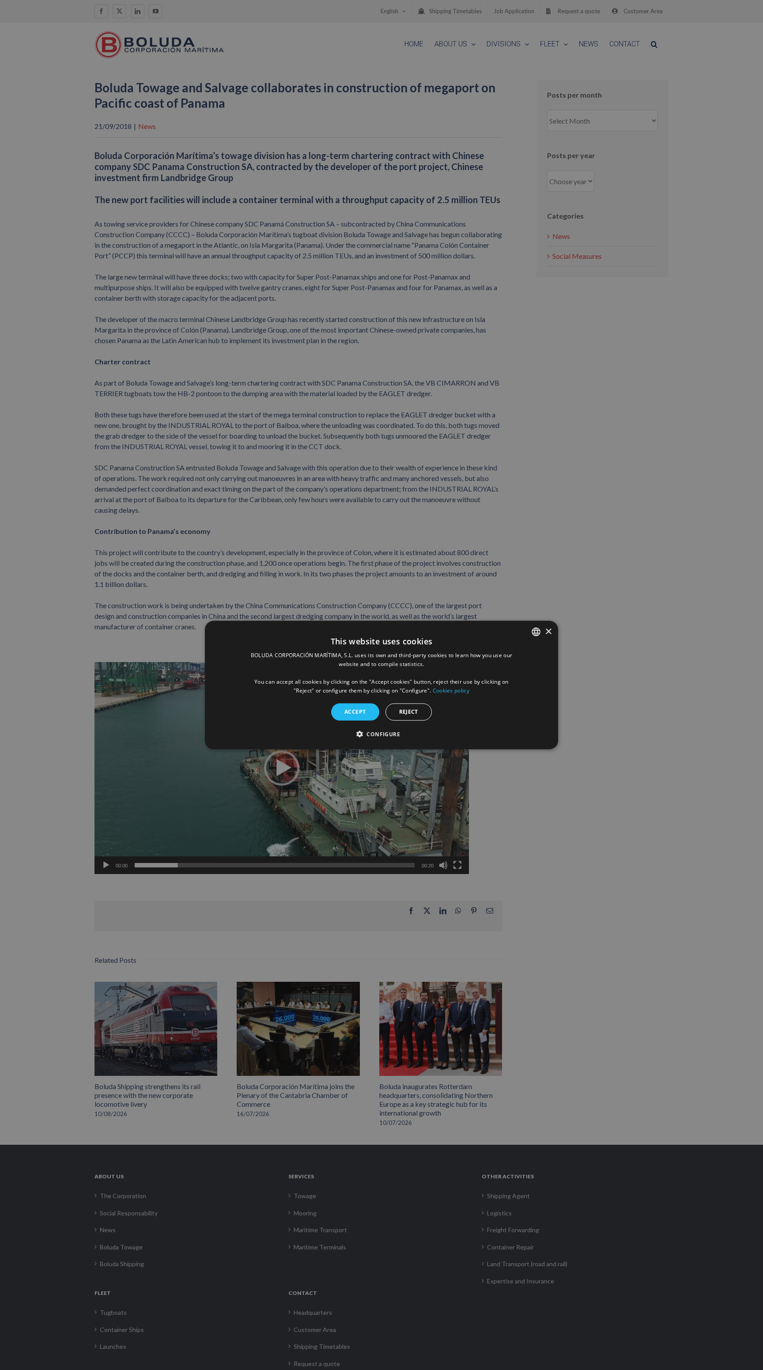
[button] (381, 733)
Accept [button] (355, 711)
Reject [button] (408, 711)
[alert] (381, 685)
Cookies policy (451, 690)
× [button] (548, 631)
